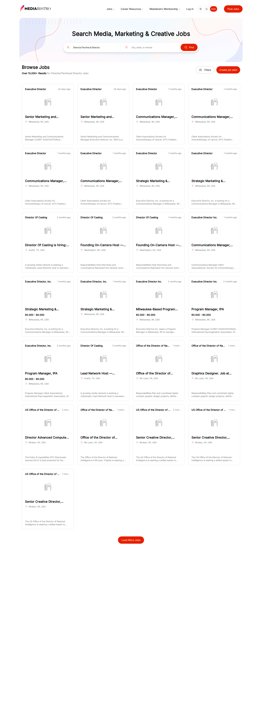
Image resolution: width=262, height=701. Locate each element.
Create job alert (228, 69)
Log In (189, 8)
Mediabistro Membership (163, 8)
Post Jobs (233, 8)
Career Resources (131, 8)
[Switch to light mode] (200, 9)
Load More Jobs (131, 540)
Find (191, 47)
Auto (213, 9)
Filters (207, 69)
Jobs (109, 8)
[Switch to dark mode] (206, 9)
